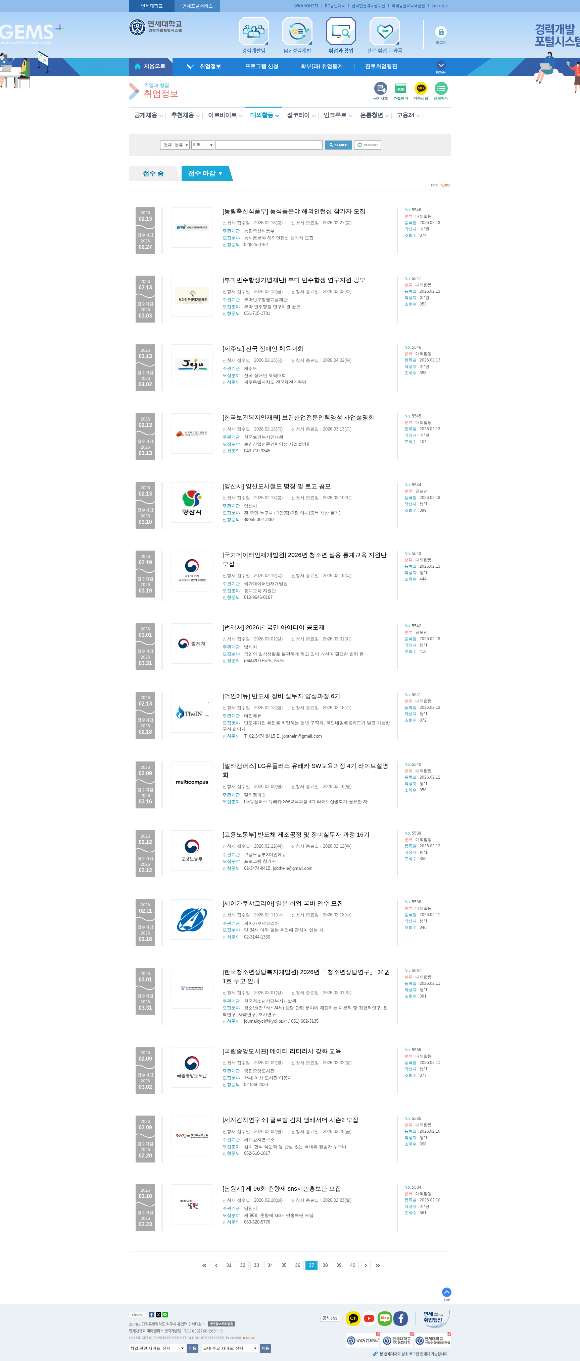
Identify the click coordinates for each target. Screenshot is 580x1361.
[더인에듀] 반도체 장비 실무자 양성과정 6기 (281, 696)
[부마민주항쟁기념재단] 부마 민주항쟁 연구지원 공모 (294, 280)
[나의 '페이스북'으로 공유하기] (151, 1314)
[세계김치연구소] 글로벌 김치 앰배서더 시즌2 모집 (290, 1120)
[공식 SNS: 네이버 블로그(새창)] (385, 1318)
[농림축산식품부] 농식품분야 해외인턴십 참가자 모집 (294, 211)
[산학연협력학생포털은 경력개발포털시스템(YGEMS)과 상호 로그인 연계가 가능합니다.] (432, 1339)
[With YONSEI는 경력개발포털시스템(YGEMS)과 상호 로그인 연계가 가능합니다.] (363, 1339)
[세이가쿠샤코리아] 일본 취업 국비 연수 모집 (283, 903)
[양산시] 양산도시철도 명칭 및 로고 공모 (277, 486)
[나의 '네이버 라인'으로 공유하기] (165, 1314)
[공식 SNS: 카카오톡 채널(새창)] (353, 1318)
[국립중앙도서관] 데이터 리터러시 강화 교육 (282, 1051)
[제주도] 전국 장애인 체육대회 (263, 348)
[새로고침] (367, 145)
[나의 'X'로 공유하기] (158, 1314)
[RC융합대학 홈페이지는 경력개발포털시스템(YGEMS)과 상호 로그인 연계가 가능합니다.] (397, 1339)
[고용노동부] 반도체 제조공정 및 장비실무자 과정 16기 (296, 834)
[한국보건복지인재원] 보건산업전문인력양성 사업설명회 (298, 417)
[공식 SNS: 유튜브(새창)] (369, 1318)
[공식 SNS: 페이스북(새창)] (400, 1318)
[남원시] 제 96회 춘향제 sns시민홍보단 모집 (282, 1188)
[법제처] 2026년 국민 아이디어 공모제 (274, 627)
